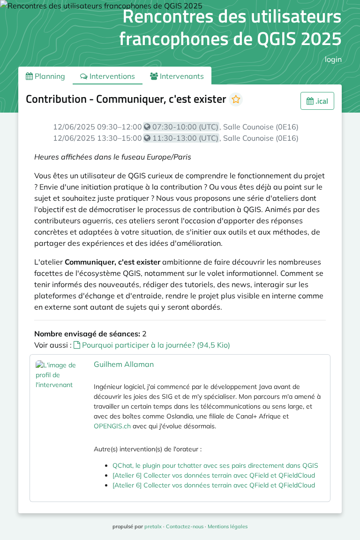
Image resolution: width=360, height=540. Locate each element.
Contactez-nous (184, 526)
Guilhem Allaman (124, 364)
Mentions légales (228, 526)
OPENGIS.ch (112, 426)
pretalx (153, 526)
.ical (321, 100)
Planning (49, 76)
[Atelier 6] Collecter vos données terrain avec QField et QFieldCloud (213, 475)
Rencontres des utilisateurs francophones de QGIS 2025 (230, 27)
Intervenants (181, 76)
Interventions (111, 76)
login (333, 59)
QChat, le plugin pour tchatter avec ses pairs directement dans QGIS (215, 465)
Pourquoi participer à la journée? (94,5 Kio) (155, 345)
